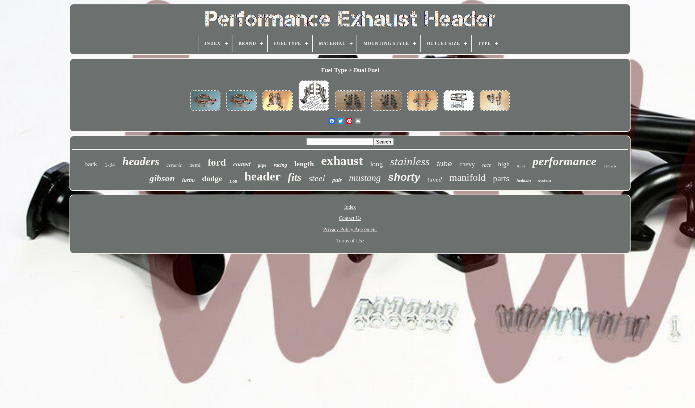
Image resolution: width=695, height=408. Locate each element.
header (262, 176)
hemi (195, 165)
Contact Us (350, 218)
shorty (404, 177)
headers (140, 161)
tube (444, 163)
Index (350, 207)
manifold (467, 177)
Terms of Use (350, 240)
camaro (610, 166)
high (504, 164)
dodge (212, 178)
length (304, 164)
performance (564, 161)
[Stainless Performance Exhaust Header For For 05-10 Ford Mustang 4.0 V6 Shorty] (494, 111)
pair (337, 180)
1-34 (110, 165)
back (90, 164)
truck (521, 166)
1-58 (233, 181)
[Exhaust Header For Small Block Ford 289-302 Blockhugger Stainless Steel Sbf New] (386, 111)
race (486, 165)
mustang (365, 177)
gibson (162, 178)
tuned (434, 179)
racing (280, 165)
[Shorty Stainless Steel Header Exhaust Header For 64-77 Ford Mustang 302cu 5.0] (350, 111)
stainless (410, 161)
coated (241, 164)
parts (501, 178)
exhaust (342, 161)
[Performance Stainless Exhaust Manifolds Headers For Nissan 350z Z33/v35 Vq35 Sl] (313, 111)
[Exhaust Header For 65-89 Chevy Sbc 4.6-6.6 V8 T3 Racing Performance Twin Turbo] (458, 111)
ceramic (174, 165)
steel (317, 178)
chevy (467, 164)
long (376, 164)
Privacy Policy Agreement (350, 229)
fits (295, 177)
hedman (524, 180)
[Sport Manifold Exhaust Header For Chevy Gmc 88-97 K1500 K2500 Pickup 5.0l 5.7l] (277, 111)
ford (217, 162)
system (544, 180)
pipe (262, 165)
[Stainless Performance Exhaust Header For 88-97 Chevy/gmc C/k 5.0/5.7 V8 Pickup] (205, 111)
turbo (188, 180)
